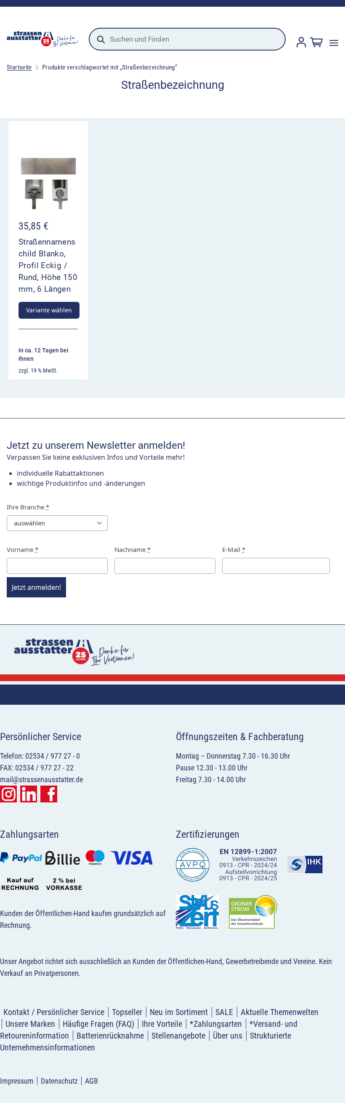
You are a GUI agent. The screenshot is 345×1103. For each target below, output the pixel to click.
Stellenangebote (178, 1036)
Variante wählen (49, 310)
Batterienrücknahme (110, 1036)
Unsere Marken (30, 1024)
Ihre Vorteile (162, 1024)
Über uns (227, 1036)
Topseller (127, 1012)
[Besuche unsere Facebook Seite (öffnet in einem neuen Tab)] (48, 794)
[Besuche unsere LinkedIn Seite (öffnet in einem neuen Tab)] (28, 794)
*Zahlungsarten (216, 1024)
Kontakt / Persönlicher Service (53, 1012)
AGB (91, 1080)
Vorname (22, 549)
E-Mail (233, 549)
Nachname (132, 549)
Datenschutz (59, 1080)
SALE (224, 1012)
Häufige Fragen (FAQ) (98, 1024)
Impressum (17, 1080)
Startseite (19, 67)
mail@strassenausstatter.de (41, 779)
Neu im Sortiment (179, 1012)
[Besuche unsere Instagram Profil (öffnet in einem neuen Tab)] (8, 794)
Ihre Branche (28, 507)
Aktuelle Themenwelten (279, 1012)
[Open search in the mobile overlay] (187, 39)
